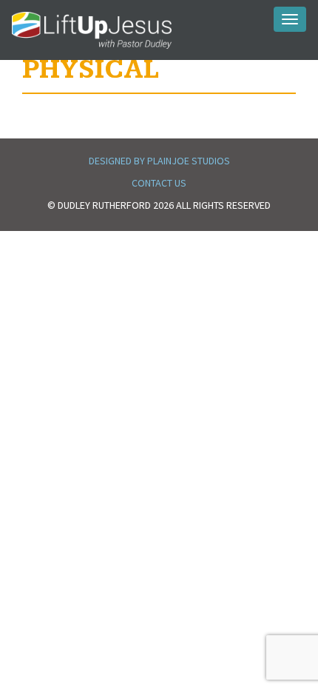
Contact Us (159, 183)
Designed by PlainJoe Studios (159, 160)
